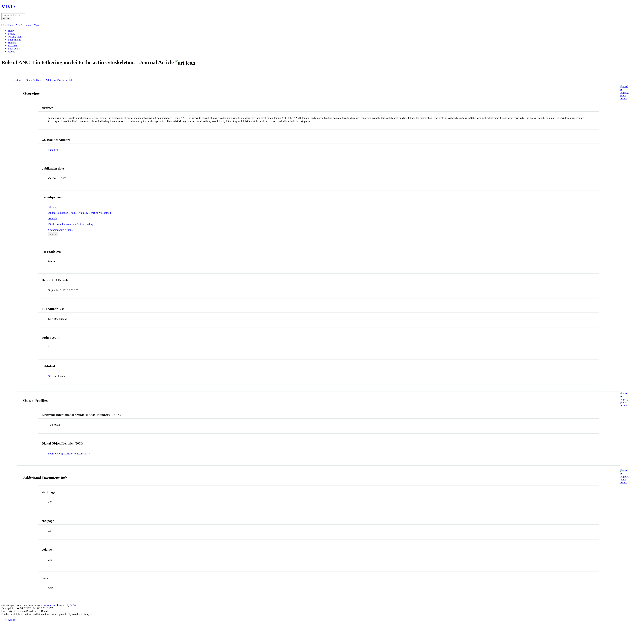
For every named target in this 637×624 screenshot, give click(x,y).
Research (13, 45)
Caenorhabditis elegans (60, 229)
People (11, 33)
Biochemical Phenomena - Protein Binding (70, 224)
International (14, 48)
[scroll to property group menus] (624, 98)
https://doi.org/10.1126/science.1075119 (69, 453)
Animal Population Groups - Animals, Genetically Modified (79, 212)
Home (10, 25)
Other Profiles (33, 80)
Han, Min (53, 149)
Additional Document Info (59, 80)
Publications (14, 39)
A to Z (18, 25)
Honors (12, 42)
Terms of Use (49, 605)
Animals (52, 218)
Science (52, 376)
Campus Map (32, 25)
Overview (15, 80)
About (11, 51)
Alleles (52, 207)
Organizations (15, 36)
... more (53, 234)
